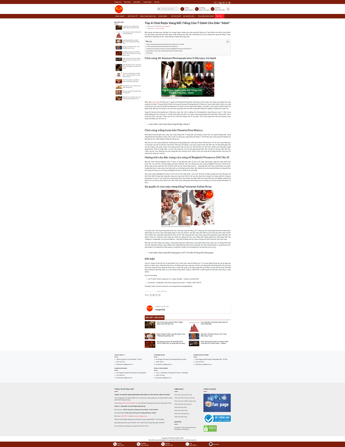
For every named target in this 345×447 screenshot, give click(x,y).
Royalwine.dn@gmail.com (163, 378)
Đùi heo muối (176, 16)
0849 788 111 (160, 362)
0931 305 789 (120, 362)
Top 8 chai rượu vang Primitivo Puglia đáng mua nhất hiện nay (131, 27)
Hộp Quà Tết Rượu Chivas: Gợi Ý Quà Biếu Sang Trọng (131, 47)
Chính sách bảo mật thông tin (183, 404)
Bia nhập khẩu (188, 16)
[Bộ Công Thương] (217, 418)
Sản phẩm (137, 2)
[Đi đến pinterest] (226, 2)
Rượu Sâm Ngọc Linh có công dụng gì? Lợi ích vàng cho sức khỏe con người (132, 66)
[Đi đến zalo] (221, 2)
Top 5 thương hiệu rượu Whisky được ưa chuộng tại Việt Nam (131, 80)
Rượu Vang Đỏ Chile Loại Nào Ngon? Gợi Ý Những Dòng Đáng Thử (131, 41)
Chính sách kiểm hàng (180, 417)
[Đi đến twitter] (223, 2)
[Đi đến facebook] (215, 2)
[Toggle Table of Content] (227, 41)
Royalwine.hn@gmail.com (140, 416)
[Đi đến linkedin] (156, 295)
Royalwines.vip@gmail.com (124, 364)
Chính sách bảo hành (180, 407)
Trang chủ (117, 2)
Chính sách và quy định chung (183, 394)
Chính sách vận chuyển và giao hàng (185, 401)
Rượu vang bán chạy (148, 16)
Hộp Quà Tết (133, 16)
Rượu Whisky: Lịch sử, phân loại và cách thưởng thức (132, 86)
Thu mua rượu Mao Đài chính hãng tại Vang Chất (132, 91)
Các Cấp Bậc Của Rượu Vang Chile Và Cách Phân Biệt (132, 32)
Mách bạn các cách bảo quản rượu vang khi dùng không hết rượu (132, 97)
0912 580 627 (120, 375)
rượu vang (155, 102)
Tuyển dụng (147, 2)
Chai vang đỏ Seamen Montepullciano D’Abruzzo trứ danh (165, 44)
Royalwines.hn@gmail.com (164, 364)
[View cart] (228, 9)
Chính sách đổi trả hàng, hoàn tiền (184, 398)
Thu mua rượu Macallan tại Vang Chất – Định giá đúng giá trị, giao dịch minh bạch (131, 75)
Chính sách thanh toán (181, 410)
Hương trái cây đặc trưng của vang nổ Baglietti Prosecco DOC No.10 (169, 49)
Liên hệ (156, 2)
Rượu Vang (119, 16)
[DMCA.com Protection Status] (210, 428)
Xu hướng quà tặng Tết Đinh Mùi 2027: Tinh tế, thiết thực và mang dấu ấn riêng (132, 53)
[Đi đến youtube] (229, 2)
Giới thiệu (127, 2)
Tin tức (219, 16)
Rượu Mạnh (162, 16)
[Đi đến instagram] (218, 2)
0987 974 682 (160, 375)
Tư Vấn (162, 28)
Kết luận (150, 53)
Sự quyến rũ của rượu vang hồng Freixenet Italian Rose (164, 51)
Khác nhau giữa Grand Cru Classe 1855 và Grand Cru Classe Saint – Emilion (132, 60)
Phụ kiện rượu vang (206, 16)
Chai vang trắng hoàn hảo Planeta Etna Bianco (162, 46)
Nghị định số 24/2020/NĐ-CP (129, 403)
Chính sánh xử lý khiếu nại (181, 413)
